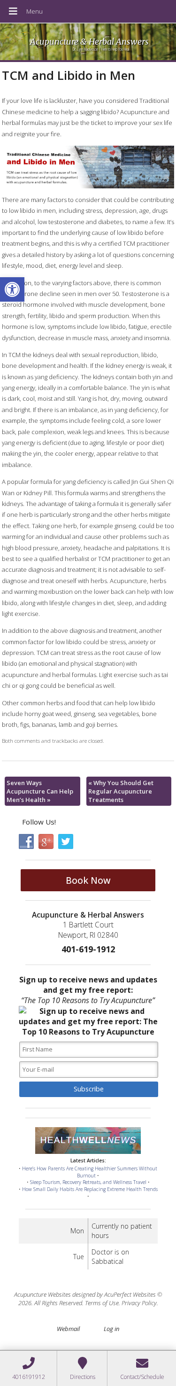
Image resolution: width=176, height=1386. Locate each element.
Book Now (88, 880)
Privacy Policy (139, 1303)
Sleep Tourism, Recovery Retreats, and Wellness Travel (88, 1182)
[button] (12, 289)
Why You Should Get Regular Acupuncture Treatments (120, 791)
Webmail (68, 1328)
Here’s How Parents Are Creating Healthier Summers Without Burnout (89, 1172)
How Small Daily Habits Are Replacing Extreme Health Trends (90, 1189)
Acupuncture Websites (42, 1294)
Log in (111, 1328)
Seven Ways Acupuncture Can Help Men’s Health (40, 791)
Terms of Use (102, 1303)
